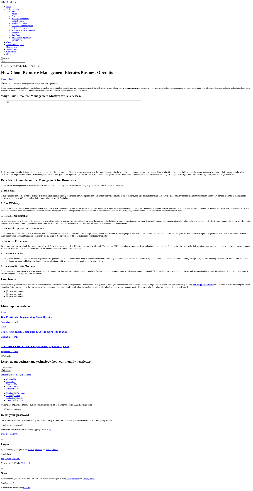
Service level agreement (21, 37)
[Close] (2, 439)
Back (28, 375)
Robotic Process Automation (23, 30)
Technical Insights (13, 9)
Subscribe (5, 375)
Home (3, 79)
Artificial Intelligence (15, 44)
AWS (14, 11)
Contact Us (11, 52)
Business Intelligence (20, 18)
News (8, 7)
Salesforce (16, 35)
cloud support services (203, 285)
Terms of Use (12, 386)
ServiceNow (17, 40)
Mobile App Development (22, 25)
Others (9, 54)
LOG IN (4, 434)
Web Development (19, 28)
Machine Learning (19, 23)
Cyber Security (18, 21)
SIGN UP (14, 434)
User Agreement (35, 449)
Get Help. (47, 429)
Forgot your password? (10, 458)
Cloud (8, 42)
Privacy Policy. (52, 449)
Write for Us (11, 49)
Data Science (11, 47)
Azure (14, 14)
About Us (10, 381)
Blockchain (16, 16)
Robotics (15, 33)
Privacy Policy (12, 389)
